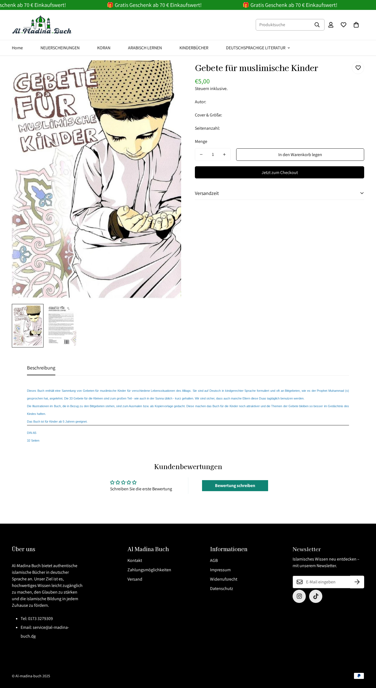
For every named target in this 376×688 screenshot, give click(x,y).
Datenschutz (221, 588)
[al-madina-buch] (42, 25)
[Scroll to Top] (365, 658)
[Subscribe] (357, 582)
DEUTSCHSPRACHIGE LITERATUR (255, 48)
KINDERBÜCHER (193, 48)
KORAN (103, 48)
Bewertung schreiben (235, 485)
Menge (201, 141)
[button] (356, 24)
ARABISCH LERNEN (145, 48)
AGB (214, 560)
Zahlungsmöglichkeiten (149, 570)
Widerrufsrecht (223, 579)
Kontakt (134, 560)
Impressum (220, 570)
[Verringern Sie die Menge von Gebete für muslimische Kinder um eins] (201, 154)
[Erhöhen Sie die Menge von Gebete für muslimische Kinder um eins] (224, 154)
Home (17, 48)
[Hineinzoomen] (169, 72)
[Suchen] (317, 25)
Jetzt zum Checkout (279, 172)
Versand (134, 579)
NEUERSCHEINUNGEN (60, 48)
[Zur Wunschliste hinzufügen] (358, 68)
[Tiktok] (315, 596)
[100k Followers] (299, 596)
